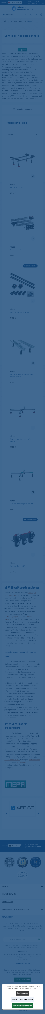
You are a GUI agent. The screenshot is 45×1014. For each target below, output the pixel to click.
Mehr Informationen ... (31, 988)
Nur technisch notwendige (22, 999)
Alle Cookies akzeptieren (22, 1006)
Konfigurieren (22, 993)
